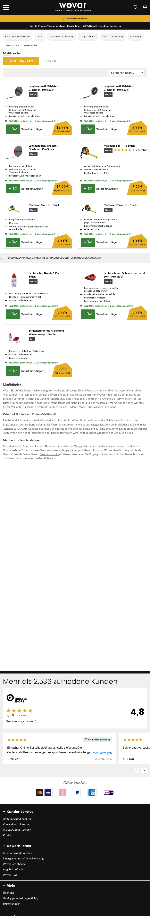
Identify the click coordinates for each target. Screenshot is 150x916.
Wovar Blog (10, 874)
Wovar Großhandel (14, 864)
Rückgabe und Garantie (17, 829)
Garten (39, 36)
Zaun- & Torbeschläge (113, 36)
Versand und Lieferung (16, 824)
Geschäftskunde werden (17, 853)
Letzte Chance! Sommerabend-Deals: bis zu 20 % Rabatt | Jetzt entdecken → (76, 26)
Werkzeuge (136, 36)
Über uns (8, 892)
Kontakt (8, 835)
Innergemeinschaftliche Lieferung (23, 858)
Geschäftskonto (49, 454)
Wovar (78, 446)
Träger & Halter (88, 36)
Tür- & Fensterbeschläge (61, 36)
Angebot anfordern (14, 869)
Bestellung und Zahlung (17, 818)
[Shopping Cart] (144, 7)
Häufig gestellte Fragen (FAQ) (20, 898)
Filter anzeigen (21, 60)
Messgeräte (30, 45)
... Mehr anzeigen (101, 753)
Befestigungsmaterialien (17, 36)
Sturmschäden (11, 903)
